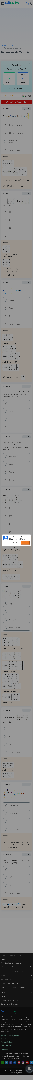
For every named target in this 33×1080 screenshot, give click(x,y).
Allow (25, 543)
